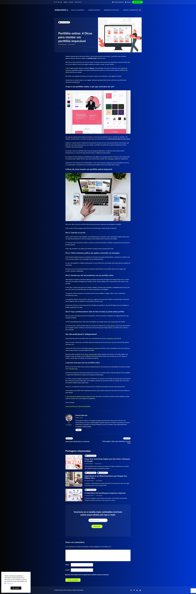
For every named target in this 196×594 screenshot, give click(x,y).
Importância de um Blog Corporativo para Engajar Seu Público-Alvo (106, 477)
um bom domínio (110, 325)
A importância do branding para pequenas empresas (105, 493)
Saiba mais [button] (10, 583)
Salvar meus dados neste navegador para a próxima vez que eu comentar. (88, 574)
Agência (66, 2)
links (113, 321)
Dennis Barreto (63, 44)
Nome (67, 564)
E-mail (67, 570)
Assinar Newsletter (119, 2)
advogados (111, 159)
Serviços (71, 2)
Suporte (129, 2)
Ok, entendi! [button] (16, 588)
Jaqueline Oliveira (90, 480)
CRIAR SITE (138, 2)
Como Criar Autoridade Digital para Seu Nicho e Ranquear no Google (107, 460)
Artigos (78, 430)
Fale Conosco (78, 2)
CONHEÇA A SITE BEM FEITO (130, 10)
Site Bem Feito (63, 590)
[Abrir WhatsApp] (192, 590)
